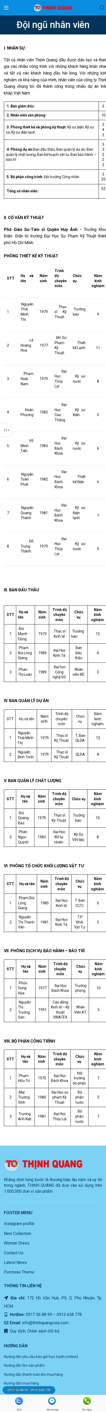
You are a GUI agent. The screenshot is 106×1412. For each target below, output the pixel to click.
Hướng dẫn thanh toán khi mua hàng (33, 1374)
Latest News (15, 1262)
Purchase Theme (19, 1272)
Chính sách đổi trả (42, 1331)
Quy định (17, 1331)
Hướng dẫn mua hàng (21, 1383)
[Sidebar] (6, 430)
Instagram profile (19, 1223)
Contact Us (13, 1252)
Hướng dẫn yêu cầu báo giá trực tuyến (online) (41, 1357)
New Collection (17, 1233)
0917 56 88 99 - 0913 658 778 (29, 1390)
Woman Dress (16, 1243)
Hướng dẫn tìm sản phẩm (24, 1365)
